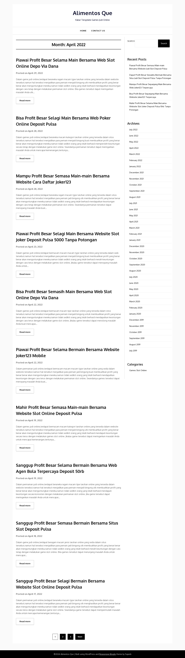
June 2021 (133, 209)
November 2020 (136, 252)
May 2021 (133, 215)
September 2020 (137, 264)
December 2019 (136, 320)
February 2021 (135, 234)
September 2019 (137, 338)
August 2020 (135, 270)
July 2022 (133, 129)
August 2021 (134, 197)
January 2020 (135, 313)
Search (131, 41)
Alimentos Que (92, 12)
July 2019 (133, 350)
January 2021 (134, 240)
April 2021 (133, 221)
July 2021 (133, 203)
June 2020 (133, 283)
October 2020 (135, 258)
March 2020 (134, 301)
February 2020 (135, 307)
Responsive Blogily (107, 654)
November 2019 (136, 326)
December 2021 (136, 172)
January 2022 (135, 166)
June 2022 (133, 135)
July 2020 (133, 277)
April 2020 (134, 295)
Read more (25, 100)
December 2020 (136, 246)
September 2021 (136, 191)
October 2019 (135, 332)
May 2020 (133, 289)
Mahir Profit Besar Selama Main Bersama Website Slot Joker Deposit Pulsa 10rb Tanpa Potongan (150, 106)
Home (83, 30)
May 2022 (133, 141)
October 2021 (135, 185)
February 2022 (135, 160)
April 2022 (134, 148)
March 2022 (134, 154)
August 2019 (134, 344)
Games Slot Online (138, 370)
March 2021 (134, 228)
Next (80, 637)
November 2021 (136, 178)
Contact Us (98, 30)
